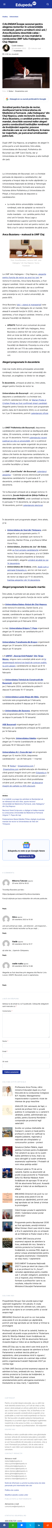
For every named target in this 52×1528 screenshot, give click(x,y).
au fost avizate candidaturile (25, 550)
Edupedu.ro (41, 772)
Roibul (11, 91)
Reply (4, 908)
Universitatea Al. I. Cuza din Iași (17, 752)
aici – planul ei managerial (29, 304)
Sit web (5, 1061)
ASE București (9, 724)
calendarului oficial (39, 413)
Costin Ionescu (17, 46)
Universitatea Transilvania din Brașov (19, 642)
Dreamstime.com (21, 91)
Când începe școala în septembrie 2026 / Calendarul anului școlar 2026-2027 (30, 1213)
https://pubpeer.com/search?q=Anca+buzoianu (21, 894)
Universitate (14, 17)
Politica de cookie (12, 1490)
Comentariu (7, 1011)
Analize (5, 17)
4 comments (18, 51)
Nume (5, 1041)
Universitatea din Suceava (17, 710)
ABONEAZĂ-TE (26, 856)
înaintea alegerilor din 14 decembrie (23, 580)
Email (5, 1051)
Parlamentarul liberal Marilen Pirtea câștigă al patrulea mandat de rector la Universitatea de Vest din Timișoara (23, 821)
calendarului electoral (33, 505)
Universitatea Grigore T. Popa (23, 628)
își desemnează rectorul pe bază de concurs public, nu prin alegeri (24, 662)
